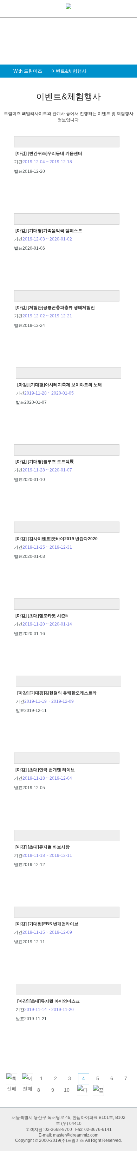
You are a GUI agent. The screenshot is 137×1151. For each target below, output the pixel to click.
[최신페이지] (11, 1078)
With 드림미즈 (27, 71)
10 (67, 1090)
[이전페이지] (27, 1078)
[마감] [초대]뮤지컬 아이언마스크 (48, 1001)
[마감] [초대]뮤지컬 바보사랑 (42, 847)
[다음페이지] (82, 1090)
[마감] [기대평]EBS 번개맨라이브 (46, 923)
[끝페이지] (98, 1090)
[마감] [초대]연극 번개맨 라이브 (45, 769)
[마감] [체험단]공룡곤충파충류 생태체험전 (55, 307)
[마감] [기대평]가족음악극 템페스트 (48, 230)
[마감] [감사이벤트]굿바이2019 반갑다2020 (56, 538)
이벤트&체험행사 (68, 71)
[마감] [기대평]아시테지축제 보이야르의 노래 (59, 384)
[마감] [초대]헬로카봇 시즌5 (41, 615)
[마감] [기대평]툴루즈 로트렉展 (44, 461)
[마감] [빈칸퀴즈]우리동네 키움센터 (48, 153)
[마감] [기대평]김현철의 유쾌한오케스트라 (57, 692)
